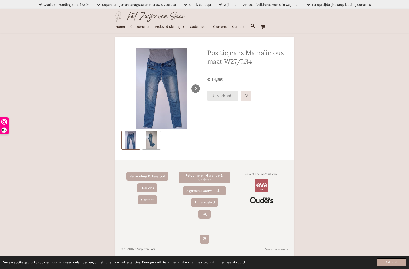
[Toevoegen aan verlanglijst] (246, 96)
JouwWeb (283, 249)
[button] (130, 140)
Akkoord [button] (391, 262)
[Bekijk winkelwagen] (263, 27)
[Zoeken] (252, 26)
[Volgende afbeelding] (195, 88)
